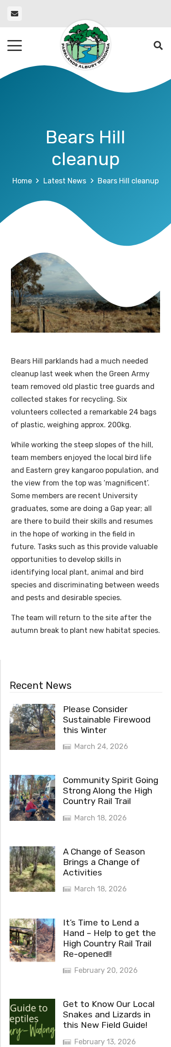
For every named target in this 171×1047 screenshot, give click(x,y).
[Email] (14, 13)
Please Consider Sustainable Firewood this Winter (106, 719)
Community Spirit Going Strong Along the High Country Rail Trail (110, 790)
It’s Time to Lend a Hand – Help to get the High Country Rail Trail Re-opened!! (109, 938)
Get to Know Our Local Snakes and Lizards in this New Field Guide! (109, 1014)
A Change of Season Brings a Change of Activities (104, 862)
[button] (14, 45)
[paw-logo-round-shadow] (85, 45)
